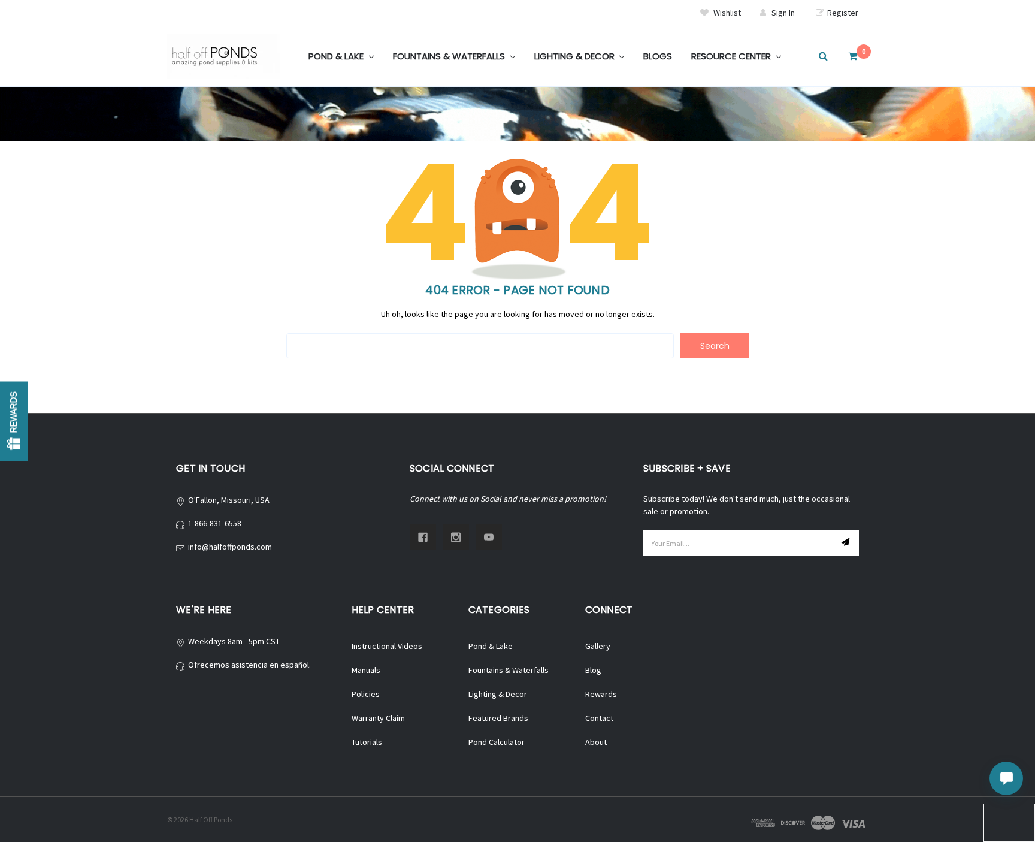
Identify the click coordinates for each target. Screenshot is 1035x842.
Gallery (597, 646)
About (596, 742)
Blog (593, 670)
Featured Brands (498, 718)
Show (14, 421)
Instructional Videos (387, 646)
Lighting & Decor (575, 56)
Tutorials (367, 742)
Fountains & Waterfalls (450, 56)
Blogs (657, 56)
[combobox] (480, 345)
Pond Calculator (496, 742)
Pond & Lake (337, 56)
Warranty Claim (378, 718)
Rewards (601, 694)
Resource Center (732, 56)
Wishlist (726, 12)
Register (842, 12)
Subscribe (847, 543)
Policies (366, 694)
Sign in (783, 12)
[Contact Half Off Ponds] (1006, 778)
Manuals (366, 670)
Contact (599, 718)
